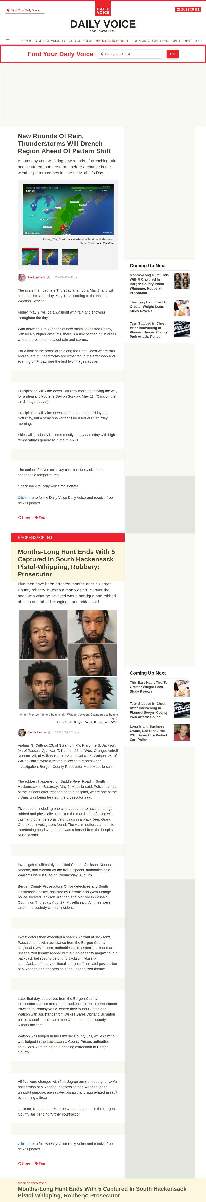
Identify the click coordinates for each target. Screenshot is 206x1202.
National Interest (112, 41)
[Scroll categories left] (22, 40)
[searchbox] (28, 10)
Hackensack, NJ (35, 537)
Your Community (50, 41)
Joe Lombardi (36, 277)
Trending (140, 41)
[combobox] (25, 10)
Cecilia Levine (36, 732)
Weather (160, 41)
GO (172, 54)
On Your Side (80, 41)
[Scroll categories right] (201, 40)
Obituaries (181, 41)
